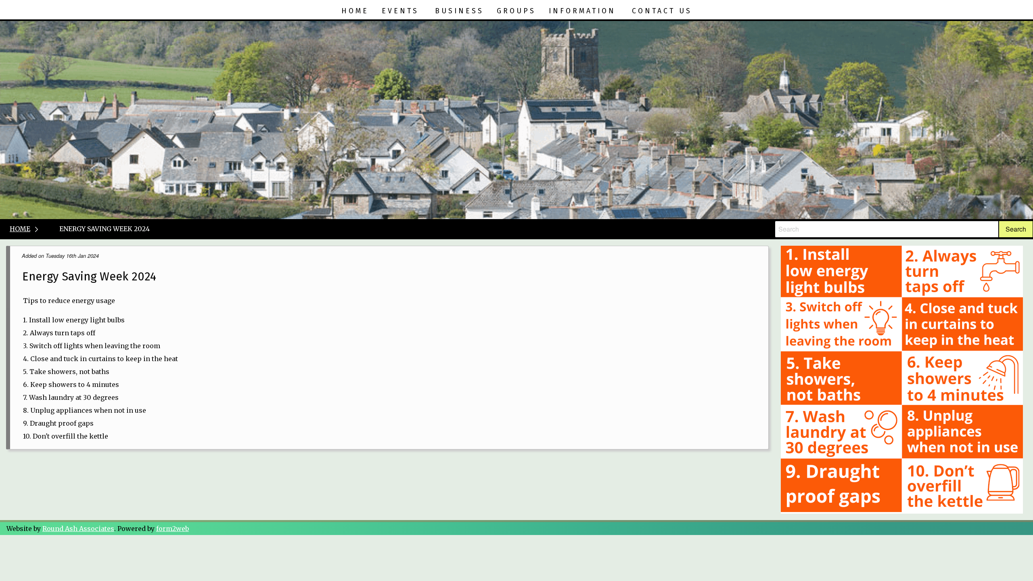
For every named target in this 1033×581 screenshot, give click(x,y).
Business (459, 11)
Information (582, 11)
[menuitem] (355, 11)
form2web (172, 529)
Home (355, 11)
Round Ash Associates (78, 529)
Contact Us (662, 11)
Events (400, 11)
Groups (516, 11)
